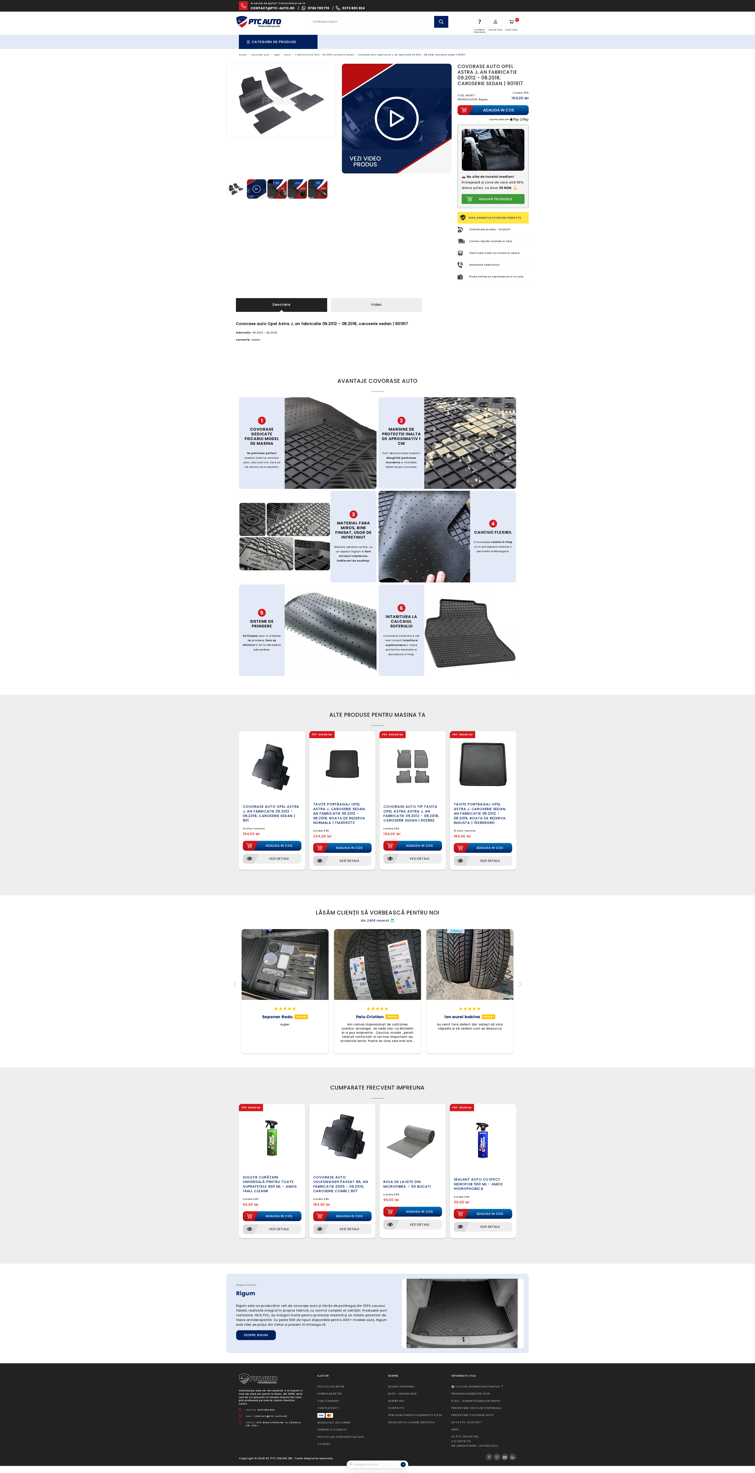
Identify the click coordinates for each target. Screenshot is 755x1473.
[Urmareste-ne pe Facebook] (489, 1457)
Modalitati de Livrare (334, 1422)
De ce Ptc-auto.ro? (466, 1422)
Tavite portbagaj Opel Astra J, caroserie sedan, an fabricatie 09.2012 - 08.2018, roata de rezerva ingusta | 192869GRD (480, 813)
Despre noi (396, 1401)
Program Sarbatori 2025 (470, 1394)
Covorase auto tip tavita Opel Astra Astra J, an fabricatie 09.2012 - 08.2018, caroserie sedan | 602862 (411, 813)
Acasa (243, 54)
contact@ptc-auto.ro (273, 8)
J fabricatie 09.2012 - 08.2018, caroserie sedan (324, 54)
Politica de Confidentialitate (340, 1437)
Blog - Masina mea (402, 1394)
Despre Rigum (256, 1335)
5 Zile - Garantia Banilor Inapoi (476, 1401)
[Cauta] (441, 22)
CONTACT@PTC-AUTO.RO (270, 1416)
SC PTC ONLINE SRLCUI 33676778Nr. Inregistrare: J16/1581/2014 (474, 1441)
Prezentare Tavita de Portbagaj (476, 1408)
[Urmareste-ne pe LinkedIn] (512, 1457)
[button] (236, 984)
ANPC (455, 1429)
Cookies (323, 1444)
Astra (287, 54)
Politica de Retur (330, 1386)
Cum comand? (328, 1401)
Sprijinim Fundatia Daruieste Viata (415, 1415)
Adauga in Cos (278, 845)
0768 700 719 (318, 8)
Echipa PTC (396, 1408)
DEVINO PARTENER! (401, 1386)
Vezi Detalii (279, 858)
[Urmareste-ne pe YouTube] (504, 1457)
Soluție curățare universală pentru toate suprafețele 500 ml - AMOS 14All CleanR (270, 1184)
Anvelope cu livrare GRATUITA (411, 1422)
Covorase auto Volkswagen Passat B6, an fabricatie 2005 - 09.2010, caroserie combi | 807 (340, 1184)
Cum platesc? (328, 1408)
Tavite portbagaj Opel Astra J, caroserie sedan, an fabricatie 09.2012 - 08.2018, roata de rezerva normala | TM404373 (339, 813)
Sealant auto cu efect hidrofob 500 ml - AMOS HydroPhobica (478, 1184)
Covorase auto (260, 54)
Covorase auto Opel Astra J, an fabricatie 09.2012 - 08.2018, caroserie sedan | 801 (271, 813)
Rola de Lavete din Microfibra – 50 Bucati (407, 1184)
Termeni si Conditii (332, 1430)
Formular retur (329, 1394)
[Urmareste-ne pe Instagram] (497, 1457)
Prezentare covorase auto (472, 1415)
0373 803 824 (353, 8)
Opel (277, 54)
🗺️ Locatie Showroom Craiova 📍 (477, 1386)
